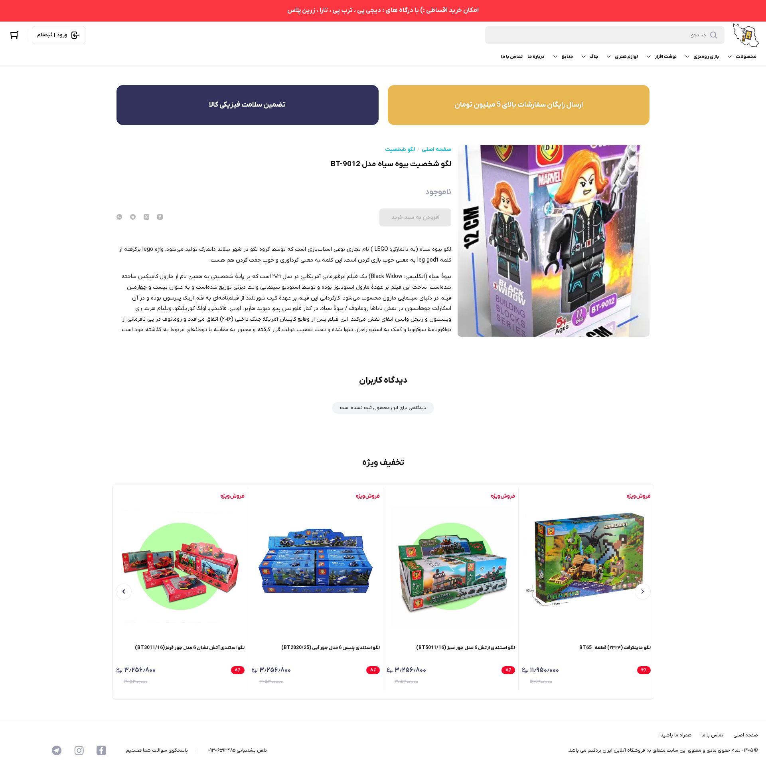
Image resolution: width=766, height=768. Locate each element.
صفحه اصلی (436, 150)
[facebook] (160, 217)
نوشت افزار (666, 57)
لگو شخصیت (400, 150)
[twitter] (146, 217)
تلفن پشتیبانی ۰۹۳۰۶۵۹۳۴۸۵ (237, 750)
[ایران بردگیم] (746, 35)
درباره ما (536, 57)
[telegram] (133, 217)
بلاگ (594, 57)
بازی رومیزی (706, 57)
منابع (567, 57)
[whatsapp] (119, 217)
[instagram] (79, 750)
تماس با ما (512, 57)
